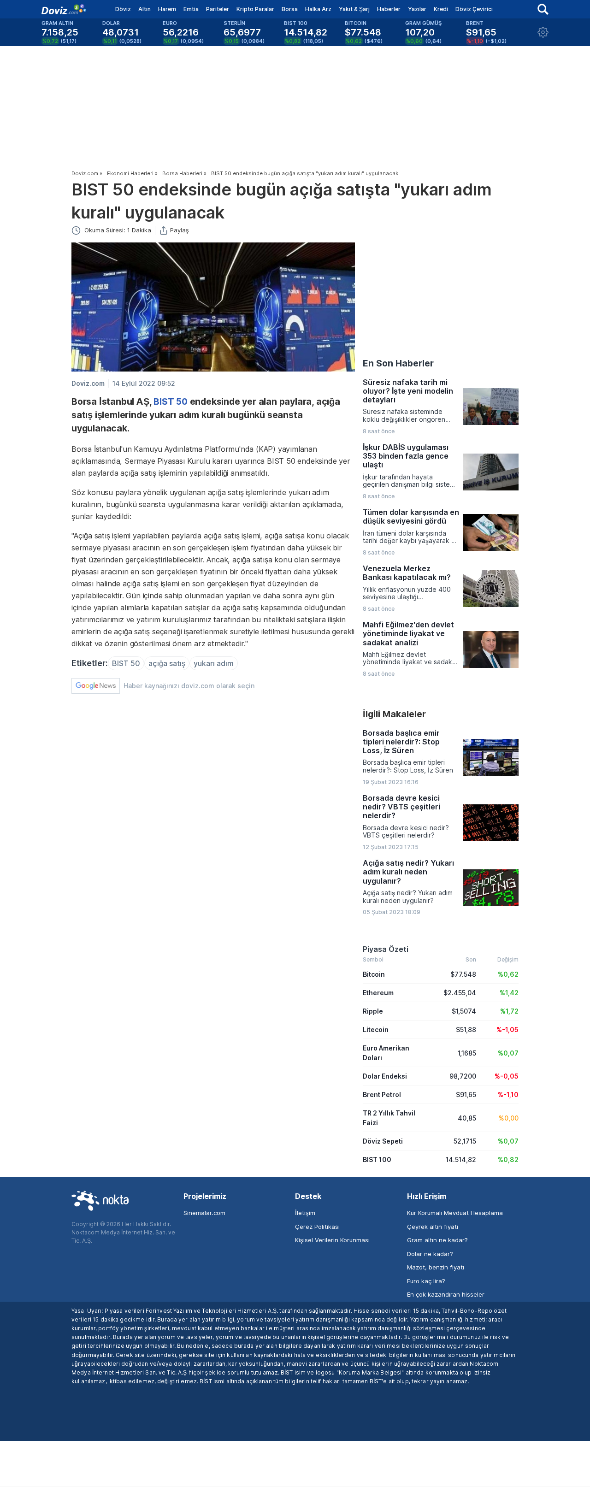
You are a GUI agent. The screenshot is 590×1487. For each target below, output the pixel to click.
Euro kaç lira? (426, 1281)
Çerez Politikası (317, 1226)
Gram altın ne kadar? (437, 1240)
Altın (144, 9)
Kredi (441, 9)
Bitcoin (374, 974)
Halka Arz (318, 9)
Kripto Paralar (255, 9)
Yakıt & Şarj (354, 9)
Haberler (389, 9)
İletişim (305, 1212)
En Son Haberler (398, 363)
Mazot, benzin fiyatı (435, 1267)
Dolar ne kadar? (430, 1253)
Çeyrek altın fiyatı (432, 1226)
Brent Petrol (382, 1094)
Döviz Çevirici (474, 9)
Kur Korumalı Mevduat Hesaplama (455, 1212)
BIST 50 (170, 401)
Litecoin (376, 1029)
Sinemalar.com (204, 1212)
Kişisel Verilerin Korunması (332, 1240)
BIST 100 (377, 1159)
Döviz (123, 9)
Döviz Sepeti (383, 1141)
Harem (167, 9)
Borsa (290, 9)
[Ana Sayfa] (63, 9)
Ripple (373, 1011)
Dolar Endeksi (385, 1076)
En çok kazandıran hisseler (445, 1294)
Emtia (191, 9)
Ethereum (378, 993)
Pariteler (217, 9)
